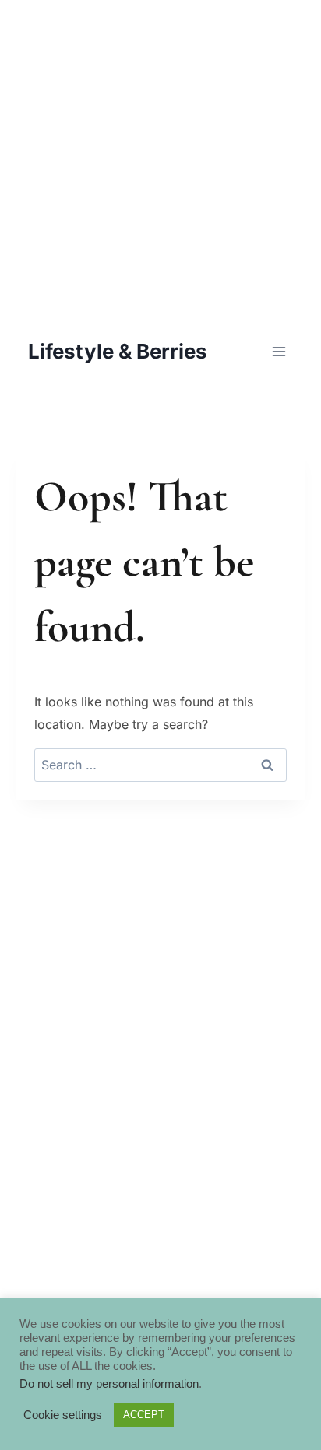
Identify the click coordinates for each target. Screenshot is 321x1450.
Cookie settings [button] (62, 1415)
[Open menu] (278, 351)
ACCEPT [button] (143, 1414)
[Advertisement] (160, 160)
